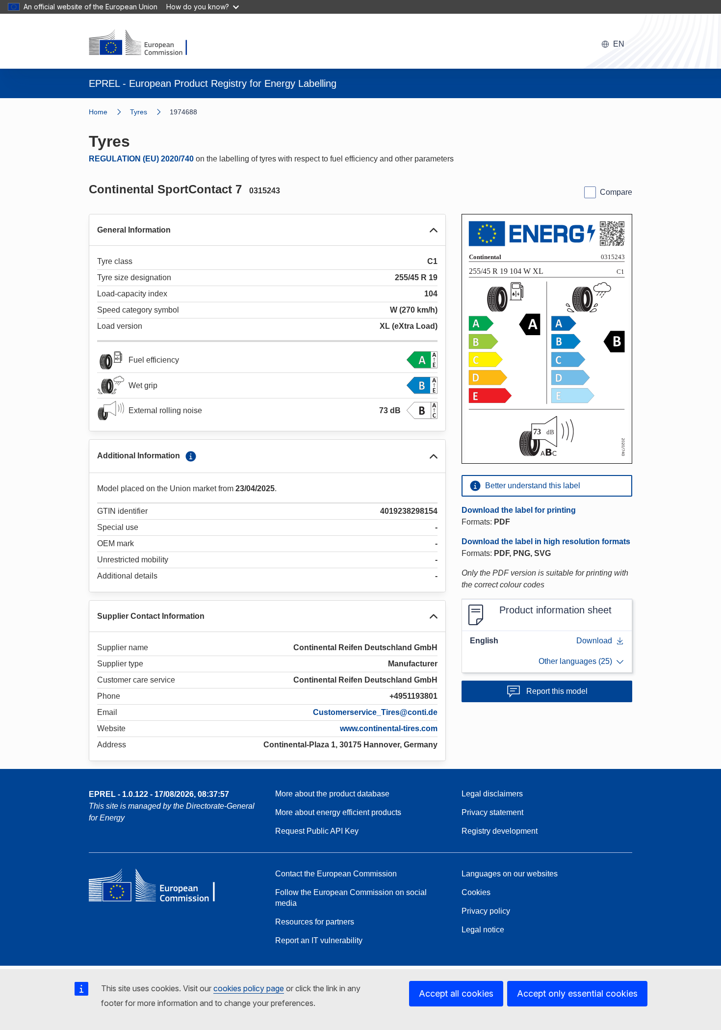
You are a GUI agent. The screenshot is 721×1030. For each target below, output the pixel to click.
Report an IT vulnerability (318, 940)
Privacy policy (486, 911)
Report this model (557, 691)
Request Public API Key (317, 831)
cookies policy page (248, 988)
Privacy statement (492, 812)
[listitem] (150, 112)
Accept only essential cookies (577, 993)
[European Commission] (144, 43)
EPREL (159, 794)
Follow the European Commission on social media (351, 897)
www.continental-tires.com (389, 728)
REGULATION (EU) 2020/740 (141, 159)
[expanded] (433, 230)
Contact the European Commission (336, 874)
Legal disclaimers (492, 794)
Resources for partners (314, 922)
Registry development (500, 831)
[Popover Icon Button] (191, 456)
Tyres (138, 112)
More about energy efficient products (338, 812)
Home (98, 112)
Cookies (476, 892)
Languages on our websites (510, 874)
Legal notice (483, 929)
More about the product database (332, 794)
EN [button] (618, 44)
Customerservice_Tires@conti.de (375, 712)
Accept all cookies (456, 993)
